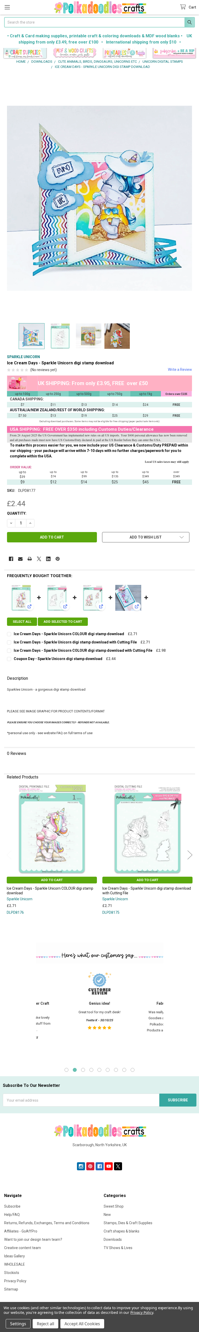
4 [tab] (91, 1070)
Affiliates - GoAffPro (20, 1231)
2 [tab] (75, 1070)
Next (190, 855)
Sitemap (11, 1289)
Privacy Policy (15, 1281)
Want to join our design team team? (33, 1239)
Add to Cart (52, 880)
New (107, 1215)
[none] (99, 198)
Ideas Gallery (14, 1256)
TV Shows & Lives (118, 1248)
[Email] (20, 559)
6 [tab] (108, 1070)
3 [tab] (83, 1070)
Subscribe (12, 1206)
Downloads (113, 1239)
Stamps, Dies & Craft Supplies (128, 1223)
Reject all (45, 1324)
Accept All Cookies (82, 1324)
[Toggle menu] (7, 7)
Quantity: (16, 513)
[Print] (30, 559)
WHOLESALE (14, 1264)
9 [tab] (132, 1070)
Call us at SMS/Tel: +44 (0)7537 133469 (99, 1153)
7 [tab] (116, 1070)
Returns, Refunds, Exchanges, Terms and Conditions (46, 1223)
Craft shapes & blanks (121, 1231)
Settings (18, 1324)
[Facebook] (11, 559)
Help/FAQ (12, 1215)
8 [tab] (124, 1070)
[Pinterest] (58, 559)
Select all (22, 622)
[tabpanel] (99, 1014)
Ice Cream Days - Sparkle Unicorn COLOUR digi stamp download (69, 634)
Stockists (11, 1273)
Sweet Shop (114, 1206)
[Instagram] (81, 1166)
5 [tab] (99, 1070)
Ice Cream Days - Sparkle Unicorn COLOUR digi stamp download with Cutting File (83, 650)
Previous (9, 855)
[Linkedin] (48, 559)
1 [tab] (66, 1070)
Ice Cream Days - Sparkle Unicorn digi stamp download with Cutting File (75, 642)
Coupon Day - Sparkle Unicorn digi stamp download (58, 659)
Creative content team (22, 1248)
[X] (39, 559)
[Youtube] (109, 1166)
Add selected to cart (63, 622)
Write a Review (180, 369)
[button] (25, 53)
